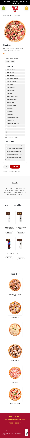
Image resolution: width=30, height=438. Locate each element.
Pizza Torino (10, 135)
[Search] (26, 430)
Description (14, 182)
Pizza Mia (9, 93)
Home (4, 15)
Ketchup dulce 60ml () (14, 145)
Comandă (15, 166)
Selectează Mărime (12, 58)
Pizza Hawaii (10, 114)
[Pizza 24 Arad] (15, 9)
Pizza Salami (10, 72)
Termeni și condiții (15, 423)
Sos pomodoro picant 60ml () (13, 158)
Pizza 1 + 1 (9, 15)
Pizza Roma (10, 129)
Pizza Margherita (11, 69)
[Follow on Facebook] (3, 431)
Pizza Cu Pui (10, 111)
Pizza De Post (10, 102)
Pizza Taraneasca (11, 126)
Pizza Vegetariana (12, 99)
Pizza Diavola (10, 84)
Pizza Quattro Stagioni (13, 117)
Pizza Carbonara (11, 105)
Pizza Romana (10, 120)
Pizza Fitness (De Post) (13, 123)
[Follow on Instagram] (6, 431)
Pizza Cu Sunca (11, 87)
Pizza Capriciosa (11, 81)
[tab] (15, 182)
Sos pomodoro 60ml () (14, 154)
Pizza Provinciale (11, 90)
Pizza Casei (10, 108)
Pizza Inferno (10, 132)
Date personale (15, 416)
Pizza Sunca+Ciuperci (12, 78)
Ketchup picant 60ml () (14, 148)
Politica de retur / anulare (15, 420)
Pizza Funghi (10, 75)
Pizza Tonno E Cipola (12, 96)
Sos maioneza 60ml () (14, 151)
